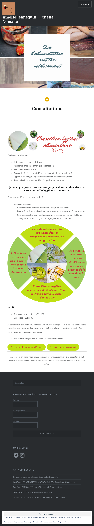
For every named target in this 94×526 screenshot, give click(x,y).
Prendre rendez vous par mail (63, 347)
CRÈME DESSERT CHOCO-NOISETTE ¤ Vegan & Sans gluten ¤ (39, 497)
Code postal (19, 411)
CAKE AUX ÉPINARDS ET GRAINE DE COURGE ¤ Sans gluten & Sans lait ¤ (44, 482)
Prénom (16, 400)
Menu (86, 4)
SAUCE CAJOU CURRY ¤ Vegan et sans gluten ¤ (32, 492)
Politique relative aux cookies (66, 522)
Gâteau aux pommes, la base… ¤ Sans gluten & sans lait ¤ (36, 477)
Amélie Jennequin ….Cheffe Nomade (27, 19)
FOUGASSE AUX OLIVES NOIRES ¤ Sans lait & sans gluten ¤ (37, 487)
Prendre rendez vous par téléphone (27, 347)
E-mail (16, 421)
